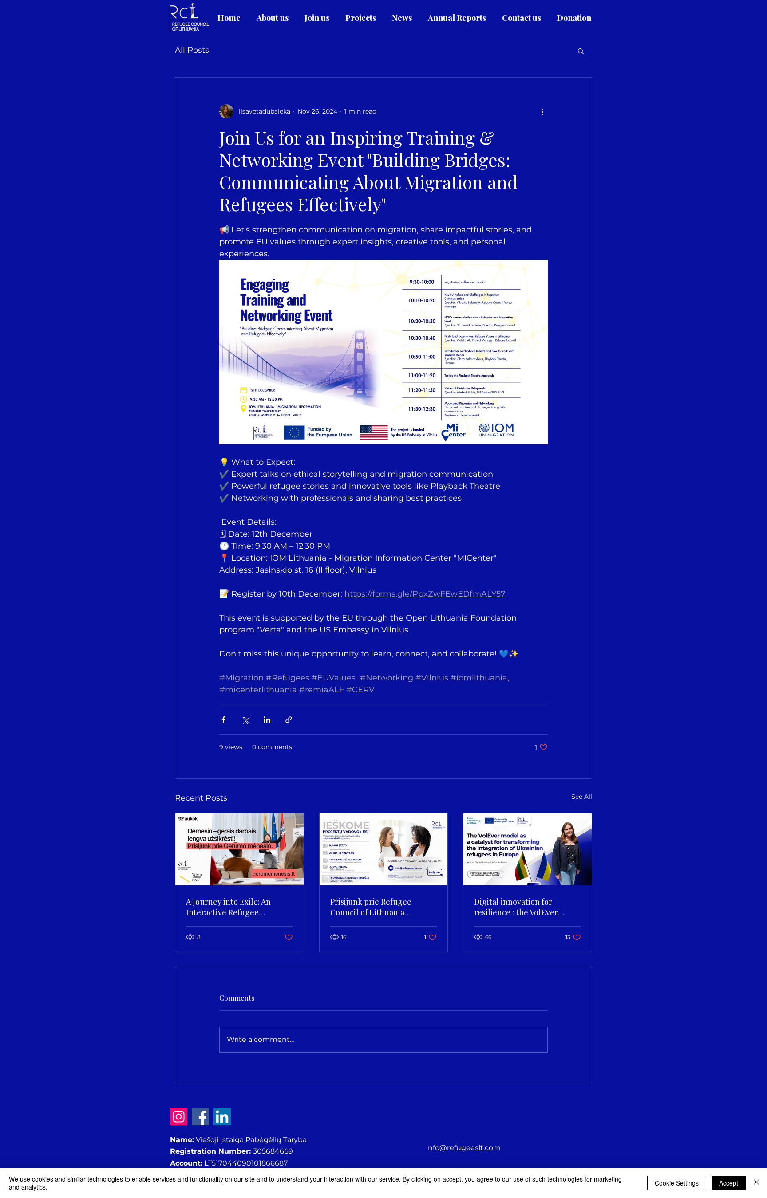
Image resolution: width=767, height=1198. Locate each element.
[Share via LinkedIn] (267, 719)
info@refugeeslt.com (463, 1147)
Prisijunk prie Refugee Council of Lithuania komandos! (370, 907)
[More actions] (542, 111)
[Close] (756, 1183)
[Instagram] (178, 1116)
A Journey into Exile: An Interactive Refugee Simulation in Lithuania (229, 907)
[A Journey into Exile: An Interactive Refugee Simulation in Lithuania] (239, 849)
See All (581, 797)
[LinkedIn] (222, 1116)
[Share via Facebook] (223, 719)
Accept (728, 1182)
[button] (581, 50)
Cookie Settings (677, 1182)
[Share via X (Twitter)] (245, 719)
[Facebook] (200, 1116)
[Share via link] (289, 719)
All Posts (192, 50)
